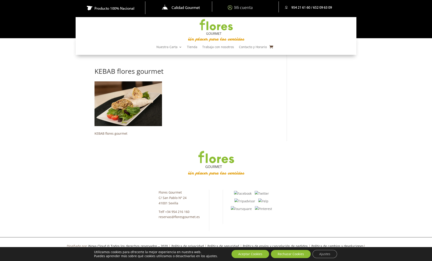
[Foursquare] (241, 208)
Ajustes (324, 254)
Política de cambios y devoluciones (337, 246)
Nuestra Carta (167, 47)
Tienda (192, 47)
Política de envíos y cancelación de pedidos (275, 246)
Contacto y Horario (253, 47)
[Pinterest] (263, 208)
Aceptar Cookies (250, 254)
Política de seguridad (223, 246)
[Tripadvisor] (244, 201)
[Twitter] (262, 193)
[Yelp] (263, 201)
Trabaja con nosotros (218, 47)
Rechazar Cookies (291, 254)
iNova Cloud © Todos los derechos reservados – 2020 (128, 246)
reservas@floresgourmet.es (179, 217)
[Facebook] (243, 193)
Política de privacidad (188, 246)
